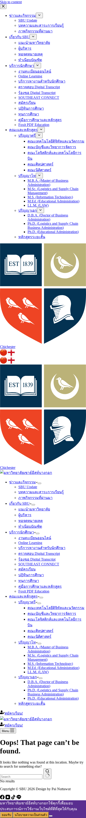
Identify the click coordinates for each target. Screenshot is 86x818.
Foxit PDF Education (33, 591)
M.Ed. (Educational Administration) (53, 668)
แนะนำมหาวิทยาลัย (34, 509)
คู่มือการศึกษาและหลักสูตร (40, 586)
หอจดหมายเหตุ (30, 521)
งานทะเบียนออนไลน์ (34, 538)
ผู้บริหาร (24, 515)
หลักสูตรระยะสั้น (31, 703)
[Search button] (47, 774)
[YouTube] (8, 798)
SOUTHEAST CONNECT (38, 564)
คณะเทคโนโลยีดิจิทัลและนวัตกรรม (56, 608)
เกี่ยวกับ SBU (19, 503)
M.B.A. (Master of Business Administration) (48, 649)
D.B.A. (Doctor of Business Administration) (48, 684)
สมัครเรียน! (14, 713)
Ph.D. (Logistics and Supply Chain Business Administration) (53, 692)
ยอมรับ (6, 815)
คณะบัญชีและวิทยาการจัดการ (52, 614)
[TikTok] (14, 798)
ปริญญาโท (27, 642)
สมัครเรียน (27, 569)
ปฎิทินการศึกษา (31, 575)
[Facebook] (3, 798)
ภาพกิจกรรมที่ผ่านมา (35, 498)
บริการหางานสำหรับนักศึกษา (41, 548)
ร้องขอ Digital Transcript (36, 559)
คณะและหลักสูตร (23, 596)
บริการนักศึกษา (21, 532)
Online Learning (30, 543)
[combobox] (21, 776)
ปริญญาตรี (27, 602)
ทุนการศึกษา (28, 581)
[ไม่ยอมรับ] (51, 816)
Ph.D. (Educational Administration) (53, 698)
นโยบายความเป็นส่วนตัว (31, 815)
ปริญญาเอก (27, 677)
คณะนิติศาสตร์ (39, 636)
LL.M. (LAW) (38, 672)
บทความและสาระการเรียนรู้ (41, 492)
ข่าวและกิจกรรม (22, 482)
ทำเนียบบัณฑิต (30, 526)
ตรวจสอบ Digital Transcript (39, 554)
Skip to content (11, 2)
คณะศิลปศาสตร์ (40, 631)
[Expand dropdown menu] (39, 483)
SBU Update (27, 487)
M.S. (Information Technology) (50, 664)
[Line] (19, 798)
